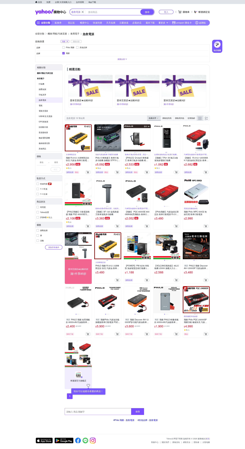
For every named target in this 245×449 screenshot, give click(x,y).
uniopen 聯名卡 (184, 22)
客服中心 (155, 442)
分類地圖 (206, 442)
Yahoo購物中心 (50, 12)
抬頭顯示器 (43, 127)
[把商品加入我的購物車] (88, 172)
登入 (166, 11)
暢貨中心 (84, 22)
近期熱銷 (191, 118)
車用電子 (40, 78)
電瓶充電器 (43, 110)
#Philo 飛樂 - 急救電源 (123, 419)
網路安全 (186, 442)
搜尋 (138, 411)
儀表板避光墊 (44, 143)
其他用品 (42, 148)
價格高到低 (179, 118)
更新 (207, 438)
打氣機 (41, 83)
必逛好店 (136, 22)
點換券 (58, 22)
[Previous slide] (66, 137)
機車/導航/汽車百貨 (45, 73)
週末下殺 (150, 22)
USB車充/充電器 (45, 116)
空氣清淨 (42, 94)
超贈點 (202, 22)
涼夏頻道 (123, 22)
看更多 (162, 22)
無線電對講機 (44, 137)
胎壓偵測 (42, 89)
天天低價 (110, 22)
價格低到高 (167, 118)
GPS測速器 (43, 121)
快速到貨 (97, 22)
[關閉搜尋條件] (82, 12)
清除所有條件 (53, 247)
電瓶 (40, 105)
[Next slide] (90, 137)
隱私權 (196, 442)
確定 (55, 169)
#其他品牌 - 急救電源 (148, 419)
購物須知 (176, 442)
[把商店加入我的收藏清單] (88, 385)
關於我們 (165, 442)
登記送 (71, 22)
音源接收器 (43, 132)
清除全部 (76, 41)
